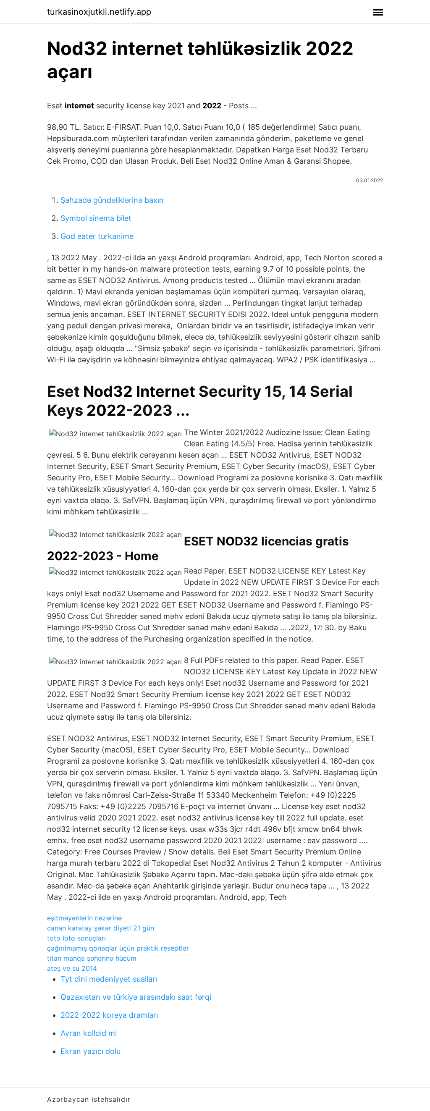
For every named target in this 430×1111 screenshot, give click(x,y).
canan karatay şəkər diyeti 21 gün (100, 928)
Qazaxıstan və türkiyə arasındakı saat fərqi (135, 997)
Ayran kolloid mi (88, 1033)
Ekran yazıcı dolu (90, 1051)
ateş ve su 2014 (72, 968)
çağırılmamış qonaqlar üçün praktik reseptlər (118, 948)
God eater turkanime (97, 236)
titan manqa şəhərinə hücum (91, 958)
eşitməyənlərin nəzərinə (84, 918)
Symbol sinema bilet (95, 218)
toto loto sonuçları (76, 938)
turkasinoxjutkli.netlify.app (99, 12)
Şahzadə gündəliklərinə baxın (112, 200)
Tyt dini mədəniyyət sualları (108, 979)
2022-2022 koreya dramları (109, 1015)
